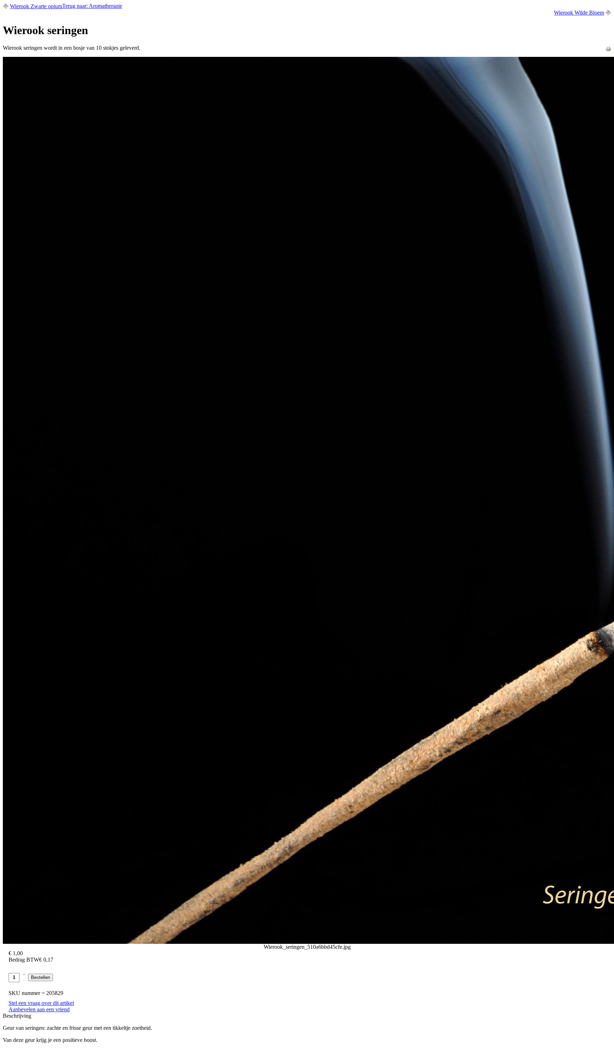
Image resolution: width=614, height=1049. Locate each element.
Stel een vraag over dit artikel (41, 1003)
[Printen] (608, 50)
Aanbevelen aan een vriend (39, 1009)
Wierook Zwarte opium (36, 6)
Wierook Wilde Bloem (579, 13)
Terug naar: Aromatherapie (92, 6)
